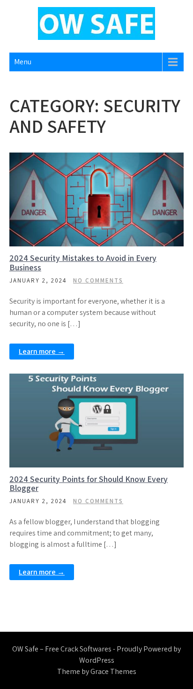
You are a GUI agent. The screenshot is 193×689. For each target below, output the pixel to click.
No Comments (98, 280)
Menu (22, 62)
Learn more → (42, 351)
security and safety (102, 160)
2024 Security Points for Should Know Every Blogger (88, 484)
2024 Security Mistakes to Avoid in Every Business (82, 263)
